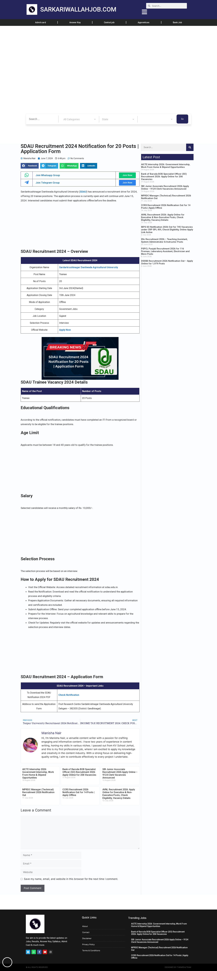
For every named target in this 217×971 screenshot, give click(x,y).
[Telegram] (28, 952)
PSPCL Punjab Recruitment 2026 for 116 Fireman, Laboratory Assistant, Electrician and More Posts (165, 251)
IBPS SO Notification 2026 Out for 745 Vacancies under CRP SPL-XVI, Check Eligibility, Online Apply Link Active (167, 230)
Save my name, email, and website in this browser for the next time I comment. (71, 878)
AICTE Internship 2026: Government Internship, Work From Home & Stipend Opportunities (38, 773)
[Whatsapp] (33, 952)
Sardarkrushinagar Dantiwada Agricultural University (88, 267)
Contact (85, 932)
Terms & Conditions (91, 950)
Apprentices (143, 22)
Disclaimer (87, 938)
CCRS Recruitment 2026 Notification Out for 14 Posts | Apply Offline (78, 792)
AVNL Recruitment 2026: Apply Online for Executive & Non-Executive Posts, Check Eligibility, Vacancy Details (118, 793)
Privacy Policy (88, 944)
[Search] (190, 147)
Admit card (40, 22)
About (85, 926)
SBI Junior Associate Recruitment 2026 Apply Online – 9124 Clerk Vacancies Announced (119, 773)
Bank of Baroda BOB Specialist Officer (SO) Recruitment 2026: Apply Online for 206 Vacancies (79, 772)
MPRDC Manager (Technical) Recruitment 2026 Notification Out (38, 792)
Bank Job (177, 22)
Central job (109, 22)
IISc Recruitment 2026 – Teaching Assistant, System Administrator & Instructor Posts (164, 240)
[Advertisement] (88, 47)
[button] (30, 166)
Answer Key (75, 22)
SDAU (83, 191)
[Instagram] (50, 952)
